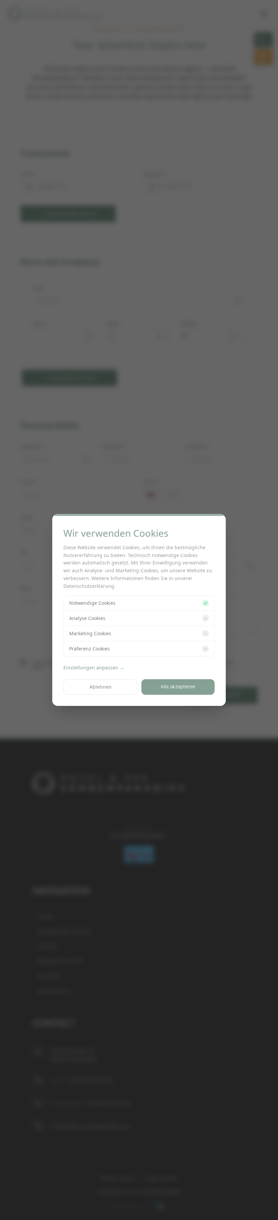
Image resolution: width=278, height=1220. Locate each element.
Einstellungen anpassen (93, 667)
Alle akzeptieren (178, 686)
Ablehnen (101, 687)
